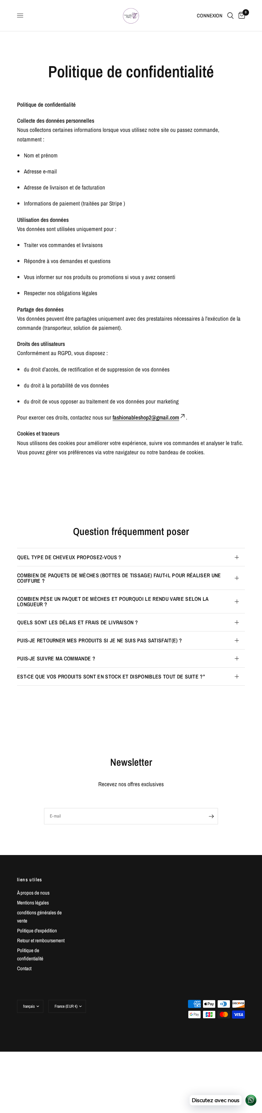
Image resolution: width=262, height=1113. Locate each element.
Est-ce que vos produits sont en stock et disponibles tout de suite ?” (111, 676)
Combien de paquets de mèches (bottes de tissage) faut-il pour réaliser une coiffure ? (119, 577)
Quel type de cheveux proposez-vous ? (69, 557)
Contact (24, 968)
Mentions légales (33, 902)
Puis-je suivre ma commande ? (56, 658)
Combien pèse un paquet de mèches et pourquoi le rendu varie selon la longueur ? (112, 601)
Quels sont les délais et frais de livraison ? (77, 622)
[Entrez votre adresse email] (211, 816)
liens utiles (29, 879)
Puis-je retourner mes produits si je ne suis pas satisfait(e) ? (99, 640)
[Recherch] (230, 15)
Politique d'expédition (37, 930)
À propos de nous (33, 892)
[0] (240, 15)
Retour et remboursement (40, 940)
